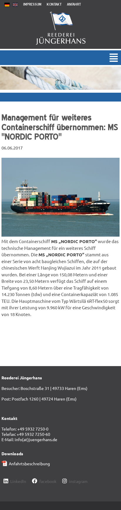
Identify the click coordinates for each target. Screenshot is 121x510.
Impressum (32, 4)
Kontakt (54, 4)
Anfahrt (74, 4)
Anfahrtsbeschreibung (29, 463)
